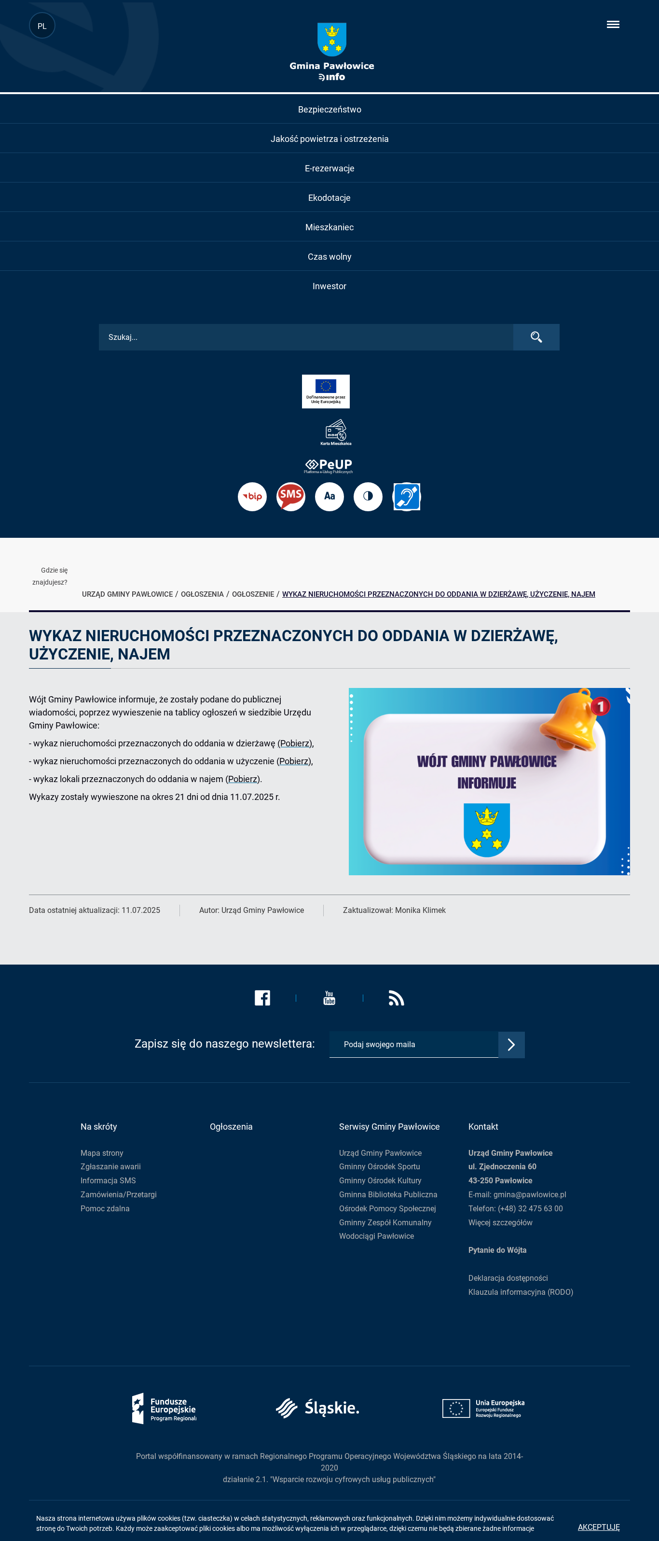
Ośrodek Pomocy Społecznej (387, 1208)
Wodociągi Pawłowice (376, 1236)
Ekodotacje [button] (329, 198)
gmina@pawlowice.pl (530, 1194)
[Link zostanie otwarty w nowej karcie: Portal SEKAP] (329, 466)
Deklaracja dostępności (508, 1278)
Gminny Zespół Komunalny (385, 1222)
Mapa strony (102, 1153)
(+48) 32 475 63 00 (530, 1208)
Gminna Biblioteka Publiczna (388, 1194)
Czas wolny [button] (330, 257)
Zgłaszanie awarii (111, 1166)
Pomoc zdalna (105, 1208)
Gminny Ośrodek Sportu (379, 1166)
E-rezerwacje (330, 168)
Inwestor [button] (329, 286)
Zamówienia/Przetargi (119, 1194)
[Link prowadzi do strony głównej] (331, 52)
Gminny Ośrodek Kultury (380, 1180)
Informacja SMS (108, 1180)
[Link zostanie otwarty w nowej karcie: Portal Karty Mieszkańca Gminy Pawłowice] (329, 432)
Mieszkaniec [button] (329, 227)
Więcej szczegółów (500, 1222)
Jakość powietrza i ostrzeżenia (330, 139)
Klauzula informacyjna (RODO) (521, 1292)
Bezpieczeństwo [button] (329, 109)
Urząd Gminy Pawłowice (380, 1153)
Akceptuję (599, 1527)
